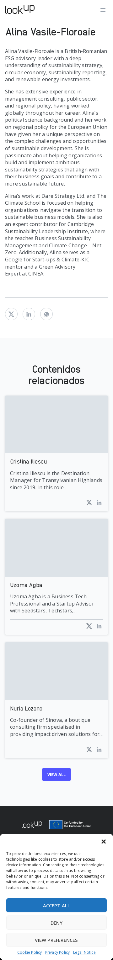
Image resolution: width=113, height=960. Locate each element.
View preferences (56, 940)
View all (56, 774)
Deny (57, 923)
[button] (103, 841)
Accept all (56, 905)
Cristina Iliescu (28, 461)
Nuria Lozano (26, 708)
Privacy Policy (57, 952)
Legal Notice (84, 952)
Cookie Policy (29, 952)
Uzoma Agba (26, 584)
